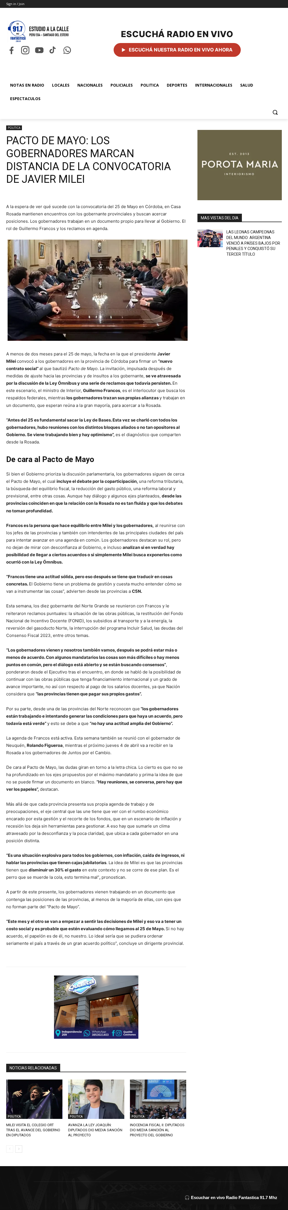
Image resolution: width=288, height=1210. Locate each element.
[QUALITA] (96, 1007)
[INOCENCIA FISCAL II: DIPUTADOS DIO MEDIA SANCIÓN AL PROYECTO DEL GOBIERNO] (158, 1099)
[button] (275, 112)
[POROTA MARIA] (239, 165)
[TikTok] (53, 50)
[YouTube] (39, 50)
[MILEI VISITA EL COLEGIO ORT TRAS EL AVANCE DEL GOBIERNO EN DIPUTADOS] (34, 1099)
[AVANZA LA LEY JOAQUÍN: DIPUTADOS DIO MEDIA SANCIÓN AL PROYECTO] (96, 1099)
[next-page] (18, 1149)
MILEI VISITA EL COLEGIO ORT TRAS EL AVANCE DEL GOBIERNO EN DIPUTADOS (33, 1130)
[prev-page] (9, 1149)
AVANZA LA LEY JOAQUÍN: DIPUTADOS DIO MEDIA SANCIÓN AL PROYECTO (95, 1130)
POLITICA (14, 128)
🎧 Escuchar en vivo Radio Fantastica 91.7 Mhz (230, 1197)
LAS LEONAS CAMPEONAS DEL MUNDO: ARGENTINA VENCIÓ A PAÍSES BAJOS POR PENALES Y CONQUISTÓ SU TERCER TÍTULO (253, 243)
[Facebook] (11, 50)
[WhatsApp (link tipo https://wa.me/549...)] (67, 50)
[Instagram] (25, 50)
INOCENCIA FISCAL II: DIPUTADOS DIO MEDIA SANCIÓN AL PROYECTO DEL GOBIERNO (157, 1130)
